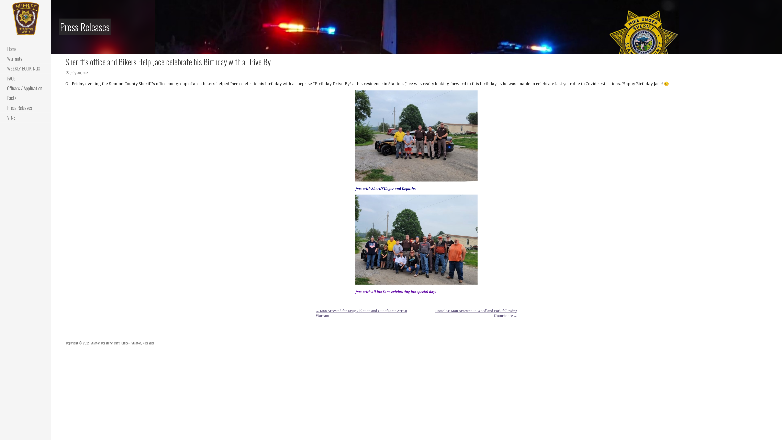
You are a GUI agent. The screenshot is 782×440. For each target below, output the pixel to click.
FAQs (11, 78)
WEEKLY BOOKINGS (23, 68)
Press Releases (19, 107)
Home (11, 48)
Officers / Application (24, 88)
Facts (11, 97)
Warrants (14, 58)
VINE (11, 117)
